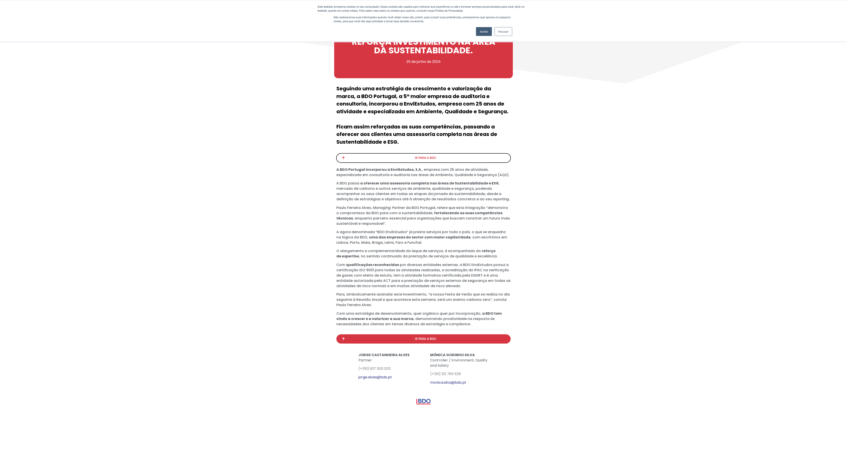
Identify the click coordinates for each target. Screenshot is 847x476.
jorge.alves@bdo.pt (375, 377)
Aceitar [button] (484, 31)
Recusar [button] (503, 31)
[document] (423, 238)
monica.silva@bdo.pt (448, 382)
